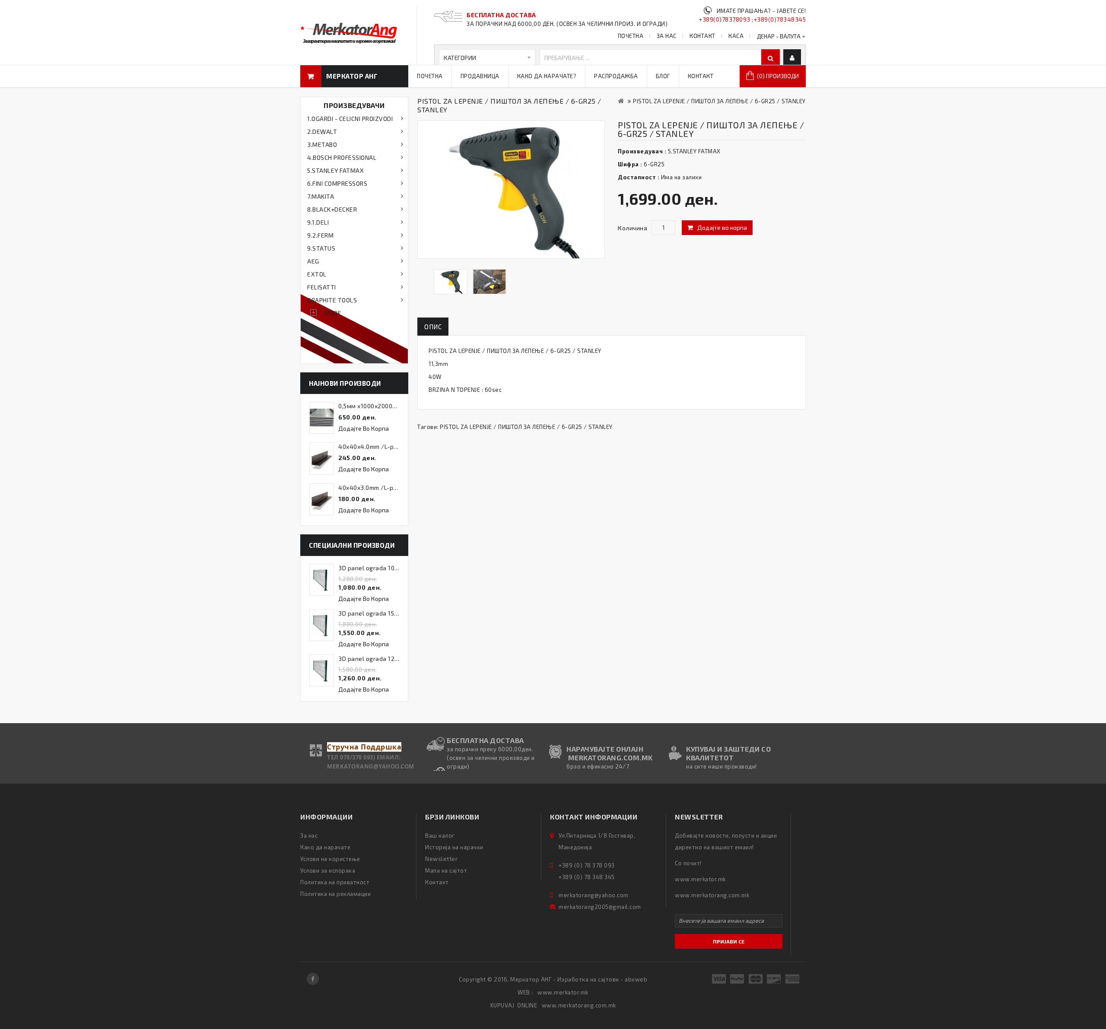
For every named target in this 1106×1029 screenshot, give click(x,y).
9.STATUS (321, 248)
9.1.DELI (318, 222)
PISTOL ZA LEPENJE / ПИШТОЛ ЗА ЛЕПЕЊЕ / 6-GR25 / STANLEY (719, 101)
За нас (309, 835)
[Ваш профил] (792, 57)
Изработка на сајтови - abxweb (602, 979)
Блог (663, 76)
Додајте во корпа (722, 227)
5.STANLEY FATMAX (335, 170)
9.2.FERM (320, 235)
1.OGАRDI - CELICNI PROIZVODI (350, 118)
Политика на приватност (334, 882)
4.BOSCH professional (341, 157)
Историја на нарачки (454, 847)
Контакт (701, 76)
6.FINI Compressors (337, 183)
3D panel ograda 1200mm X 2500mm (390, 658)
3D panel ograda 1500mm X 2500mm (390, 613)
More (332, 313)
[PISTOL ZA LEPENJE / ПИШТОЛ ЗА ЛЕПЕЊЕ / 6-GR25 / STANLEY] (450, 281)
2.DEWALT (322, 131)
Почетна (430, 76)
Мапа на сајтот (446, 870)
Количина (632, 228)
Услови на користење (330, 858)
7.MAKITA (320, 196)
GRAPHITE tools (332, 300)
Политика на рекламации (335, 893)
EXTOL (317, 274)
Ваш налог (440, 835)
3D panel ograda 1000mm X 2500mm (390, 568)
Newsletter (441, 858)
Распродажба (616, 76)
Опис (433, 326)
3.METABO (322, 144)
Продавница (480, 76)
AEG (313, 261)
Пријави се (728, 941)
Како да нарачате (325, 847)
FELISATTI (321, 287)
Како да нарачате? (547, 76)
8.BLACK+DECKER (332, 209)
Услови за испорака (327, 870)
